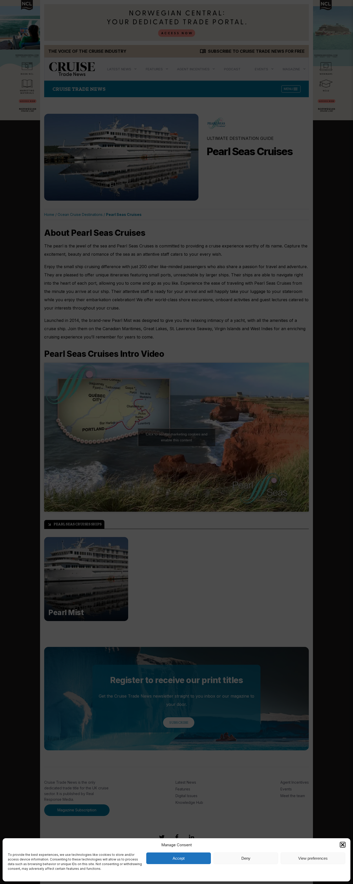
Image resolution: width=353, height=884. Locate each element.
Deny (245, 858)
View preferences (313, 858)
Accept (179, 858)
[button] (342, 844)
